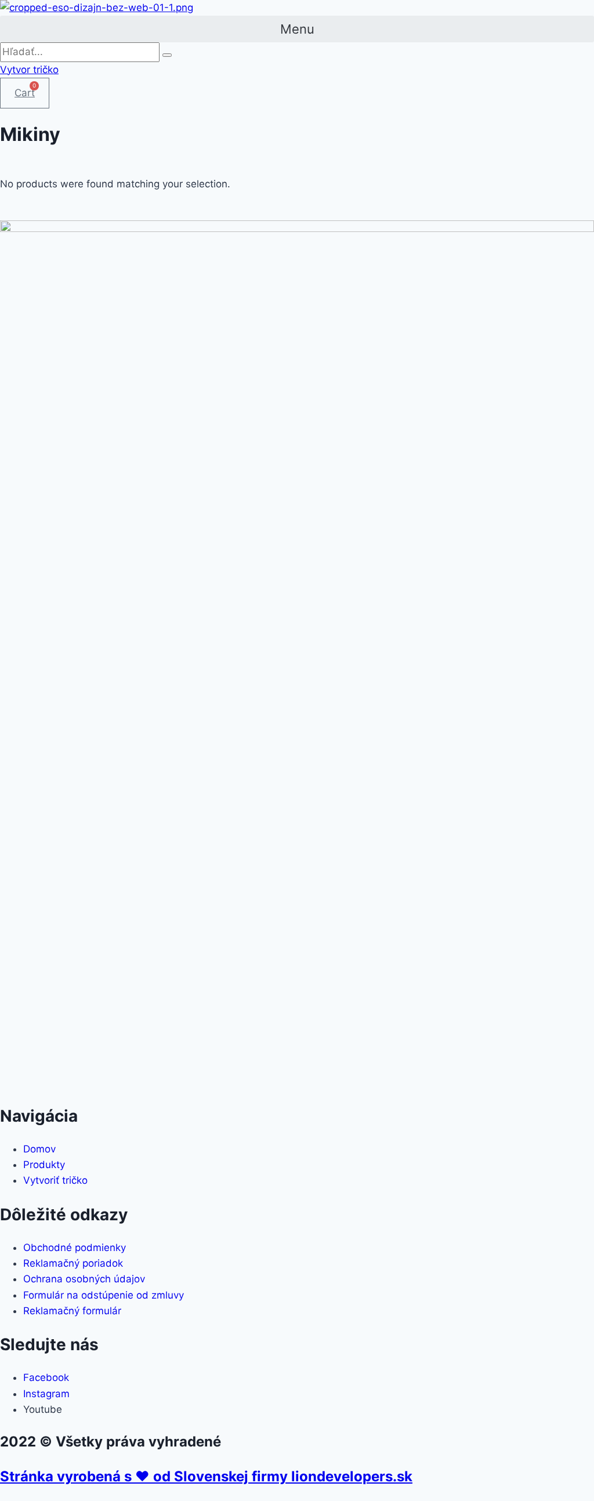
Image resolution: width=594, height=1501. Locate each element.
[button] (297, 29)
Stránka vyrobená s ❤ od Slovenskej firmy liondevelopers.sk (206, 1476)
